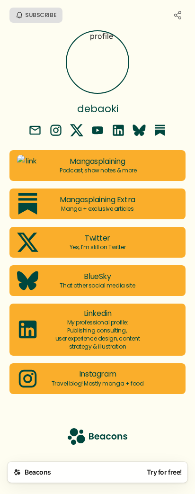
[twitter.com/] (76, 131)
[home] (97, 437)
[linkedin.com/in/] (118, 131)
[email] (35, 131)
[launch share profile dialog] (178, 15)
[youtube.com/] (97, 131)
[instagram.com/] (55, 131)
